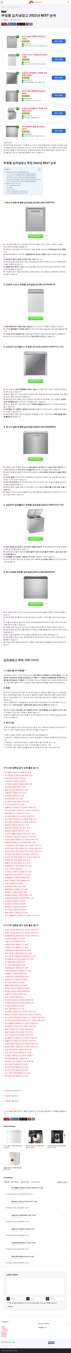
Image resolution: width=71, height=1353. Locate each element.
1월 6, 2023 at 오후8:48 (17, 1258)
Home (2, 7)
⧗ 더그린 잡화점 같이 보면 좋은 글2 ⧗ (18, 193)
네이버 (7, 1091)
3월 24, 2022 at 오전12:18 (17, 1203)
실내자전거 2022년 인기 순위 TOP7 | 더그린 (24, 1201)
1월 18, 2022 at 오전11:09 (17, 1189)
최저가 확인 (59, 41)
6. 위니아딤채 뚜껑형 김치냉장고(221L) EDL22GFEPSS (22, 181)
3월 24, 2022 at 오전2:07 (17, 1231)
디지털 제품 (4, 1330)
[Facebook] (49, 1342)
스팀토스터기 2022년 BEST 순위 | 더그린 (23, 1215)
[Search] (68, 2)
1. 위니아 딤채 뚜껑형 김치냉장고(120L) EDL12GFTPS (22, 174)
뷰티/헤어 (4, 1331)
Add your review (62, 1182)
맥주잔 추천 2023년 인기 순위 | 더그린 (22, 1256)
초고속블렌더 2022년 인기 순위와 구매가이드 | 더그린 (27, 1188)
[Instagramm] (53, 1342)
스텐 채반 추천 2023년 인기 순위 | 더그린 (23, 1243)
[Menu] (2, 2)
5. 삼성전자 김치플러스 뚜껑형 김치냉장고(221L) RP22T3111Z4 (25, 179)
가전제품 (4, 11)
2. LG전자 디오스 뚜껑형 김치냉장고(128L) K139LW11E (22, 176)
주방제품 (3, 1336)
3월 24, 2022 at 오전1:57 (17, 1217)
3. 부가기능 (11, 189)
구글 (6, 1101)
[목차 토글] (39, 169)
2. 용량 (10, 187)
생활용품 (3, 1333)
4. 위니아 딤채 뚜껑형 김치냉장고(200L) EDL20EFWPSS (23, 177)
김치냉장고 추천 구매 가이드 (13, 183)
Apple (3, 1327)
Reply (64, 1187)
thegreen (6, 19)
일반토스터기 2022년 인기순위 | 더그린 (22, 1229)
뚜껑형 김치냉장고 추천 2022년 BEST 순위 (17, 172)
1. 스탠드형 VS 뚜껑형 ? (15, 185)
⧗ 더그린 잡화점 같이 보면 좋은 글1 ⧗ (18, 191)
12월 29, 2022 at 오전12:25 (17, 1244)
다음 (6, 1096)
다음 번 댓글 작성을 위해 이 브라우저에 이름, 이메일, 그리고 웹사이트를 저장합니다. (33, 1303)
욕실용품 (3, 1335)
